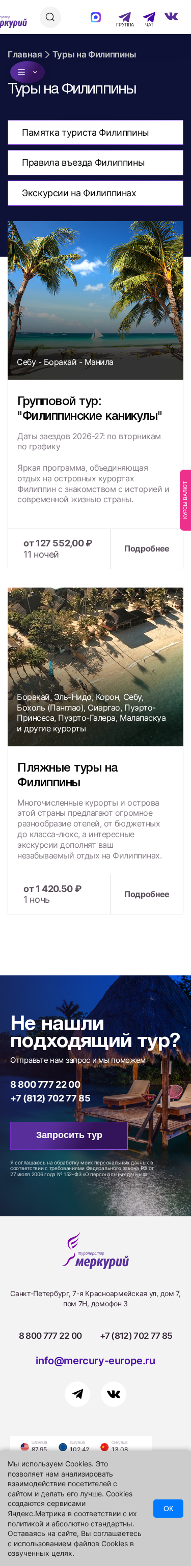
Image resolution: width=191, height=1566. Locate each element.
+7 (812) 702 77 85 (50, 1098)
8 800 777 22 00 (45, 1084)
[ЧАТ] (143, 17)
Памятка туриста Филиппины (85, 132)
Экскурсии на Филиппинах (79, 193)
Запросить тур (69, 1135)
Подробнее (147, 548)
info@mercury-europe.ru (95, 1361)
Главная (25, 54)
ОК (168, 1508)
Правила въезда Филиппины (83, 162)
